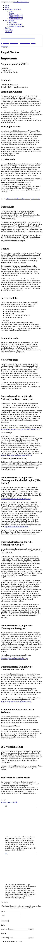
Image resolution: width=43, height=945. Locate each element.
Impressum (8, 32)
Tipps (11, 11)
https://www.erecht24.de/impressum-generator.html (23, 199)
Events (7, 28)
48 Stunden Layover (16, 19)
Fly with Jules (9, 20)
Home (7, 5)
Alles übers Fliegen (15, 24)
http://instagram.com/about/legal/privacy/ (14, 659)
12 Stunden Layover (16, 15)
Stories (11, 13)
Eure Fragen (13, 22)
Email (2, 915)
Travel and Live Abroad (21, 2)
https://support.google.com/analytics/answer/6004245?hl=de (20, 429)
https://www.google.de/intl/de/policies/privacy (16, 701)
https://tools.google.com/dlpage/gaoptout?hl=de (16, 455)
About (7, 7)
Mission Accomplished (16, 26)
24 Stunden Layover (16, 17)
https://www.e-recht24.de (9, 802)
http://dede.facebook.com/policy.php (16, 526)
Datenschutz (9, 30)
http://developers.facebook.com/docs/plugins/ (15, 499)
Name (3, 911)
